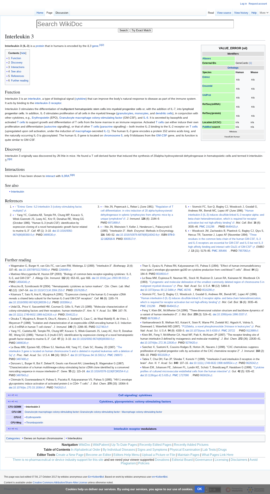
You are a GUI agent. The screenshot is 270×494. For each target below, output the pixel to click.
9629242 (251, 363)
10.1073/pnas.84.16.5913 (89, 355)
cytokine (81, 98)
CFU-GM (16, 412)
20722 (231, 330)
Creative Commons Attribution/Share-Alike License (60, 482)
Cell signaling (127, 395)
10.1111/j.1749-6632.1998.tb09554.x (214, 363)
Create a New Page (70, 454)
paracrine (107, 126)
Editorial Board (182, 459)
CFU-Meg (16, 422)
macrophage (83, 131)
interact (50, 176)
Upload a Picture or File (158, 454)
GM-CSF (161, 135)
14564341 (21, 282)
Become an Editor (98, 454)
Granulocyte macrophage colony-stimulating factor (90, 117)
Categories (13, 438)
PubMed (206, 127)
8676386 (152, 318)
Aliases (206, 58)
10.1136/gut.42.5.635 (156, 375)
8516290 (207, 290)
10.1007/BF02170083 (35, 269)
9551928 (162, 355)
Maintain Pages (188, 454)
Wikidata (233, 131)
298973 (118, 355)
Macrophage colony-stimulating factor (142, 412)
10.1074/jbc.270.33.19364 (27, 387)
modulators (149, 428)
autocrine (51, 126)
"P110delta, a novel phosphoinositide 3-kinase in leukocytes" (216, 326)
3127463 (101, 327)
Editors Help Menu (126, 454)
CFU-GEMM (14, 406)
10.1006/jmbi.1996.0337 (230, 314)
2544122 (70, 314)
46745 (187, 290)
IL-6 (145, 117)
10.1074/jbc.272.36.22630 (159, 342)
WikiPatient (101, 444)
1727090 (184, 375)
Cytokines (106, 401)
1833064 (64, 302)
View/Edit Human (232, 137)
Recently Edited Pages (155, 444)
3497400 (21, 359)
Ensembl (207, 86)
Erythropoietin (40, 117)
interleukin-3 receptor (48, 103)
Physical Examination (185, 449)
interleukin (34, 98)
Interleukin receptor (127, 428)
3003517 (128, 239)
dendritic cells (164, 113)
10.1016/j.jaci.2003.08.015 (111, 278)
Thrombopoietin (34, 422)
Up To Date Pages (124, 444)
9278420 (190, 342)
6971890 (113, 222)
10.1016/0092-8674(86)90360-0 (94, 339)
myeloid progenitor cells (127, 109)
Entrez (206, 77)
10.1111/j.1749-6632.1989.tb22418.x (33, 314)
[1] (250, 63)
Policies (143, 463)
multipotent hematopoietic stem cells (83, 109)
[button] (264, 12)
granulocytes (125, 113)
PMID (39, 234)
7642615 (59, 387)
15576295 (79, 290)
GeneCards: (242, 63)
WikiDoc (85, 444)
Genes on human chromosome (43, 438)
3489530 (48, 234)
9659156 (205, 375)
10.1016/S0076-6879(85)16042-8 (138, 234)
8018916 (161, 274)
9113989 (251, 330)
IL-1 (106, 131)
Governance (203, 459)
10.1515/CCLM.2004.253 (48, 290)
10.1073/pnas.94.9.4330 (203, 330)
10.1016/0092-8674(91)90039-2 (30, 302)
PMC (202, 226)
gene (95, 45)
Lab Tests (209, 449)
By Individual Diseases (119, 449)
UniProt (206, 95)
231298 (210, 226)
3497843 (21, 375)
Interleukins (75, 438)
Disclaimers (239, 459)
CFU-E (17, 417)
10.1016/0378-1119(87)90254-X (108, 371)
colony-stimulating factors (153, 401)
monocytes (141, 113)
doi (54, 231)
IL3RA (65, 176)
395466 (222, 250)
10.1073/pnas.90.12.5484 (158, 290)
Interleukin (17, 191)
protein (40, 45)
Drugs (222, 449)
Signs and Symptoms (152, 449)
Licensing (221, 459)
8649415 (230, 226)
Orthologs (233, 67)
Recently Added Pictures (191, 444)
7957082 (243, 250)
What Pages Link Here (217, 454)
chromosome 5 (113, 135)
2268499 (63, 269)
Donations (162, 459)
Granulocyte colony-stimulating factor (100, 412)
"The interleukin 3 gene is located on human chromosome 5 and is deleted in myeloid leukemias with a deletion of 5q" (71, 351)
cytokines (145, 395)
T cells (21, 122)
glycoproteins (124, 401)
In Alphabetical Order (85, 449)
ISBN (164, 234)
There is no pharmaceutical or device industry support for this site (58, 459)
